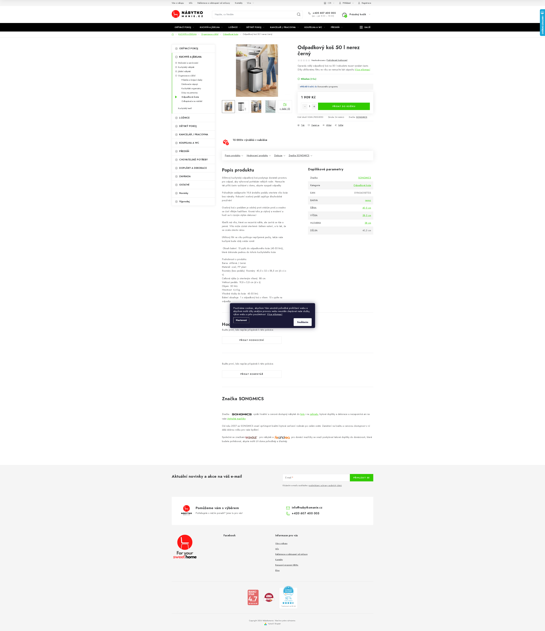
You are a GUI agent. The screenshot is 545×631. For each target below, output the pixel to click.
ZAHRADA (185, 176)
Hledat (299, 14)
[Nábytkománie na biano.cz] (253, 597)
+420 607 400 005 (324, 13)
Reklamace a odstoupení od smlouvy (214, 3)
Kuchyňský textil (185, 108)
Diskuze (278, 155)
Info (190, 3)
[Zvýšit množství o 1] (314, 106)
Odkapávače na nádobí (192, 101)
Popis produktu (232, 155)
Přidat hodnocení (251, 340)
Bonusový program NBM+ (286, 565)
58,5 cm (367, 215)
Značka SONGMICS (299, 155)
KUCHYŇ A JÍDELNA (190, 56)
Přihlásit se (361, 477)
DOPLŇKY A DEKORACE (193, 168)
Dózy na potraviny (190, 92)
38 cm (368, 223)
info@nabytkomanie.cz (307, 508)
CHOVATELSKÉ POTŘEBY (193, 159)
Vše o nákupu (178, 3)
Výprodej (184, 201)
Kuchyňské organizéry (191, 88)
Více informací (274, 314)
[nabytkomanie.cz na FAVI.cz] (269, 597)
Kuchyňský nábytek (186, 67)
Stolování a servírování (188, 62)
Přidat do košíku (344, 106)
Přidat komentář (251, 374)
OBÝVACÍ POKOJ (188, 48)
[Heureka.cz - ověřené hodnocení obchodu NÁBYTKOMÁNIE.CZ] (288, 597)
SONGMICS (361, 117)
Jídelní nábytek (184, 71)
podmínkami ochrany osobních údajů (325, 485)
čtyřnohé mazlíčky (236, 418)
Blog (277, 570)
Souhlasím (302, 322)
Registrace (366, 3)
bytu (302, 414)
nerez (368, 200)
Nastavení (241, 320)
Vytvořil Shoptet (274, 623)
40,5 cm (366, 208)
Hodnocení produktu (257, 155)
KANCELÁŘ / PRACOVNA (193, 134)
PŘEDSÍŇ (184, 151)
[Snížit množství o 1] (304, 106)
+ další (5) (285, 108)
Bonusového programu (328, 86)
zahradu (314, 414)
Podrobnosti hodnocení (337, 60)
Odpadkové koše (190, 97)
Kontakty (238, 3)
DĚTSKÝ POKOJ (188, 126)
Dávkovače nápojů (190, 84)
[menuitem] (184, 27)
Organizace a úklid (186, 75)
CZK (329, 3)
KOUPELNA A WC (189, 143)
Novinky (183, 193)
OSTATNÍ (184, 184)
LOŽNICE (184, 117)
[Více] (365, 27)
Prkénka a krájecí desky (192, 80)
